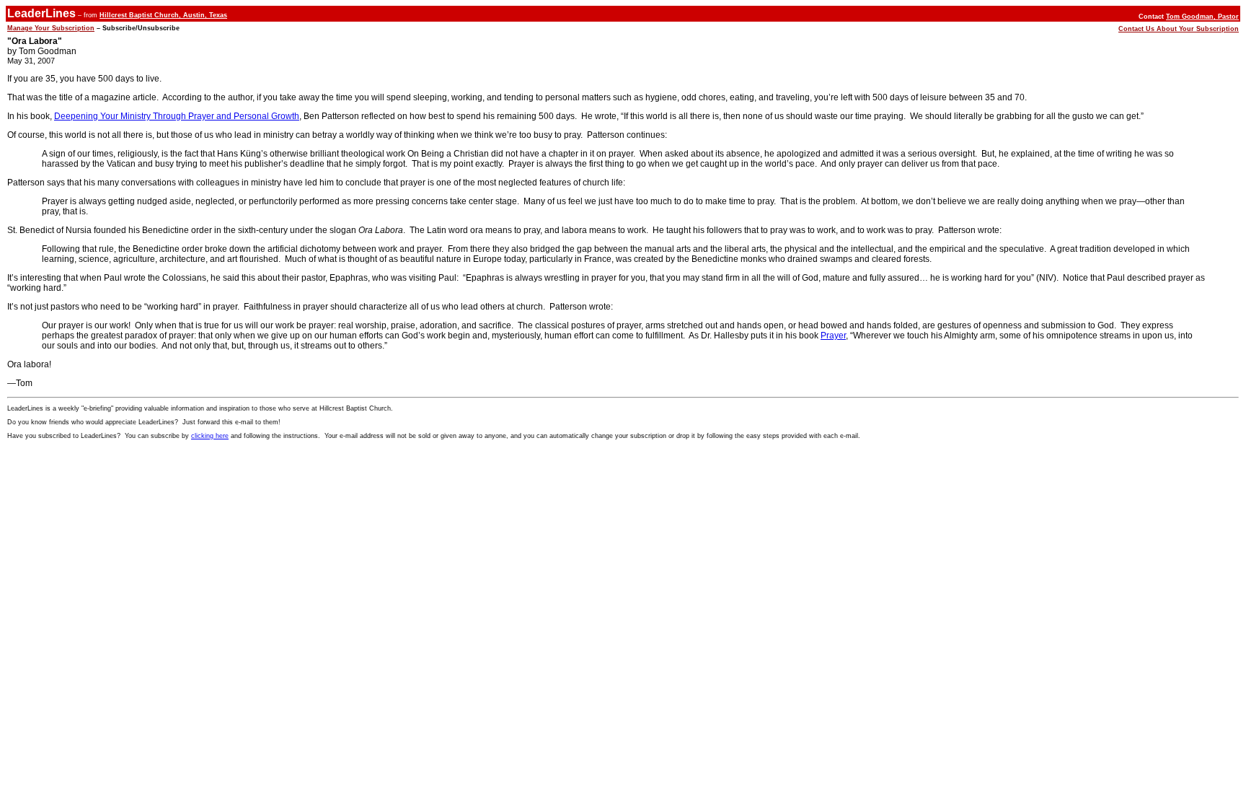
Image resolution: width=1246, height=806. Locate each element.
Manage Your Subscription (50, 28)
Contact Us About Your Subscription (1178, 28)
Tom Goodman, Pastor (1202, 16)
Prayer (833, 335)
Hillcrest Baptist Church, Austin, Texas (163, 15)
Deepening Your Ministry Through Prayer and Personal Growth (176, 116)
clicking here (210, 435)
